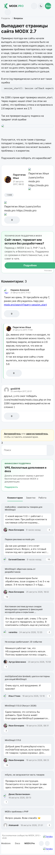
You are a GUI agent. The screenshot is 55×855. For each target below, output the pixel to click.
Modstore (6, 843)
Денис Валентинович (19, 794)
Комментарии (15, 497)
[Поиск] (34, 6)
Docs (17, 843)
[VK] (47, 843)
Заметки (30, 497)
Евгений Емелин (17, 559)
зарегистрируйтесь (37, 433)
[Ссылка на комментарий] (42, 314)
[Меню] (8, 12)
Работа (42, 497)
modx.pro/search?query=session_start (25, 304)
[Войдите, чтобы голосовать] (8, 220)
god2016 (15, 388)
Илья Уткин (14, 696)
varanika (13, 632)
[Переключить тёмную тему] (41, 6)
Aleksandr (14, 825)
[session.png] (27, 126)
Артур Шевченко (17, 662)
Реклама (48, 270)
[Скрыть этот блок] (51, 234)
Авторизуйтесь (12, 433)
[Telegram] (41, 843)
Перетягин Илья (19, 176)
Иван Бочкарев (16, 530)
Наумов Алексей (20, 290)
